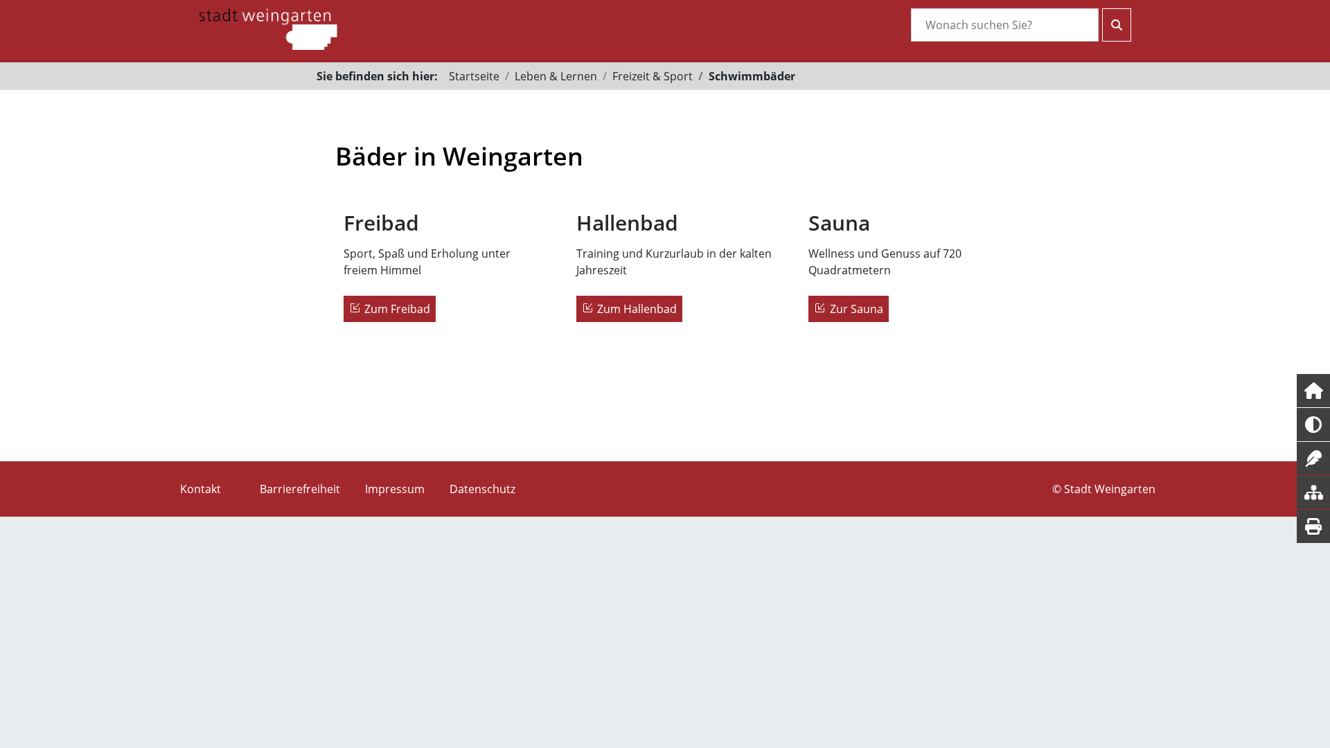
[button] (1313, 390)
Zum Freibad (397, 309)
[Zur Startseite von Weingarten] (268, 27)
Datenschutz (482, 489)
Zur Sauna (856, 309)
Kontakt (200, 489)
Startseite (474, 76)
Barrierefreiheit (300, 489)
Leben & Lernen (556, 76)
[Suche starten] (1116, 25)
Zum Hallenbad (637, 309)
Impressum (395, 489)
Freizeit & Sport (652, 76)
